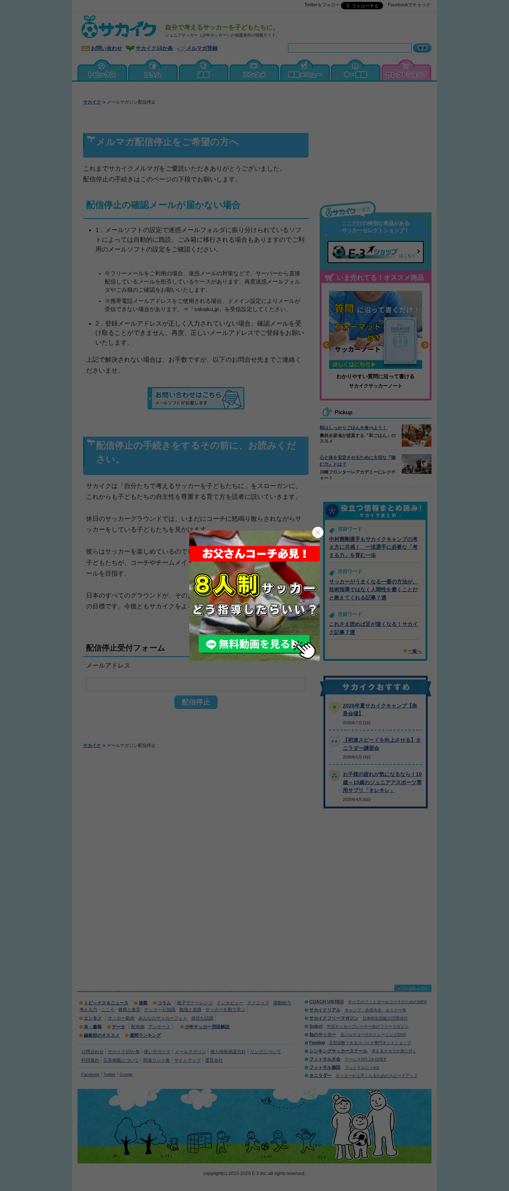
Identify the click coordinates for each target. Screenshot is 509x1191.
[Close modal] (317, 532)
